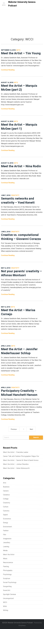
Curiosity (6, 511)
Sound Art (6, 590)
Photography (7, 570)
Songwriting (7, 586)
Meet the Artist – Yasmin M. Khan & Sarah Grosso (20, 460)
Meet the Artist (8, 554)
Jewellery (6, 543)
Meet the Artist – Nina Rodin (21, 166)
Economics (7, 519)
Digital (5, 515)
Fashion (5, 531)
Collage (5, 499)
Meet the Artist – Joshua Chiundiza (15, 464)
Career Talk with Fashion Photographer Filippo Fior (21, 456)
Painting (6, 566)
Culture (5, 507)
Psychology (7, 574)
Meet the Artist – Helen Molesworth (16, 468)
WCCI (5, 602)
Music (5, 559)
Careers (6, 491)
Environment (7, 527)
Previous (14, 429)
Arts (4, 483)
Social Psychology (9, 582)
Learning (6, 547)
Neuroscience (8, 562)
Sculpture (6, 578)
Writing (5, 610)
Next (31, 429)
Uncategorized (8, 598)
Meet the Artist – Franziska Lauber (15, 452)
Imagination (7, 539)
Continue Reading (8, 70)
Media (5, 550)
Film (4, 535)
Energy (5, 523)
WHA (5, 606)
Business (6, 487)
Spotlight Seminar (9, 594)
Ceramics (6, 495)
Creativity (6, 503)
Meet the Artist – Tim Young (21, 53)
